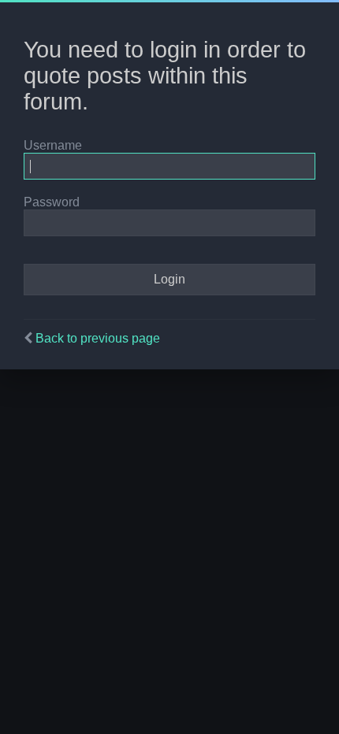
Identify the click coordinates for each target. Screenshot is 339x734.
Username (53, 145)
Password (52, 202)
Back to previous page (97, 338)
